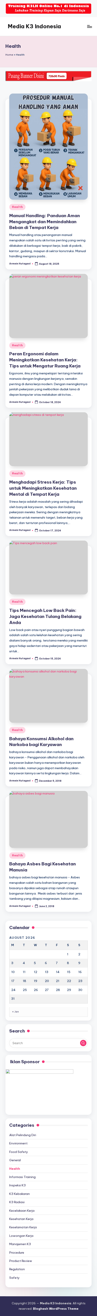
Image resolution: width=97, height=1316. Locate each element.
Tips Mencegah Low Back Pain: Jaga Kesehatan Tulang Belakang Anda (45, 616)
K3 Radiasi (17, 1202)
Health (17, 207)
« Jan (15, 1011)
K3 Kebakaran (19, 1194)
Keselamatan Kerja (23, 1227)
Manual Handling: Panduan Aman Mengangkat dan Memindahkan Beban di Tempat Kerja (44, 221)
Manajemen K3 (20, 1244)
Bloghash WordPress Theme (56, 1309)
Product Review (20, 1261)
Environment (18, 1143)
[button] (83, 1043)
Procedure (16, 1253)
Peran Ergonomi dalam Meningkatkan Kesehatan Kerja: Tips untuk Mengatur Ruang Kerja (45, 360)
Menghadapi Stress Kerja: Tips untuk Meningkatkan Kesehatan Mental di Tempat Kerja (43, 488)
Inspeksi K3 (17, 1185)
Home (9, 54)
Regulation (17, 1269)
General (15, 1160)
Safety (14, 1278)
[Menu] (89, 26)
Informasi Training (22, 1177)
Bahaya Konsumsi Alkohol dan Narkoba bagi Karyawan (41, 741)
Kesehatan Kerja (21, 1219)
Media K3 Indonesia (34, 26)
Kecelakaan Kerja (22, 1211)
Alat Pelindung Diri (22, 1135)
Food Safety (18, 1152)
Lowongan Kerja (21, 1236)
